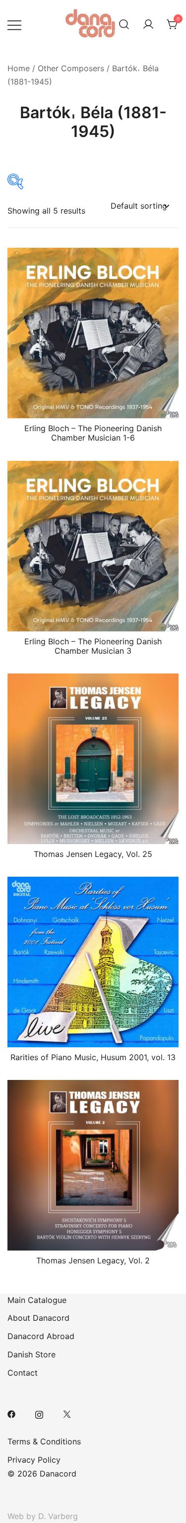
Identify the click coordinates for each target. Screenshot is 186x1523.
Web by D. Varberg (42, 1516)
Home (18, 68)
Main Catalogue (36, 1300)
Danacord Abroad (40, 1336)
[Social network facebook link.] (11, 1413)
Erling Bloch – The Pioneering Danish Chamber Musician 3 (93, 646)
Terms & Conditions (44, 1441)
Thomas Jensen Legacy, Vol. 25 (93, 854)
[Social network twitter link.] (67, 1413)
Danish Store (31, 1354)
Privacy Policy (34, 1460)
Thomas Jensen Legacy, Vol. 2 (93, 1260)
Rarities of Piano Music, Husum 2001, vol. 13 (93, 1057)
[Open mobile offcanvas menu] (14, 24)
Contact (22, 1373)
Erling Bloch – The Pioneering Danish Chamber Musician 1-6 (93, 433)
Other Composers (71, 68)
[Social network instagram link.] (39, 1413)
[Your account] (148, 24)
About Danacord (38, 1318)
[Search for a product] (124, 25)
